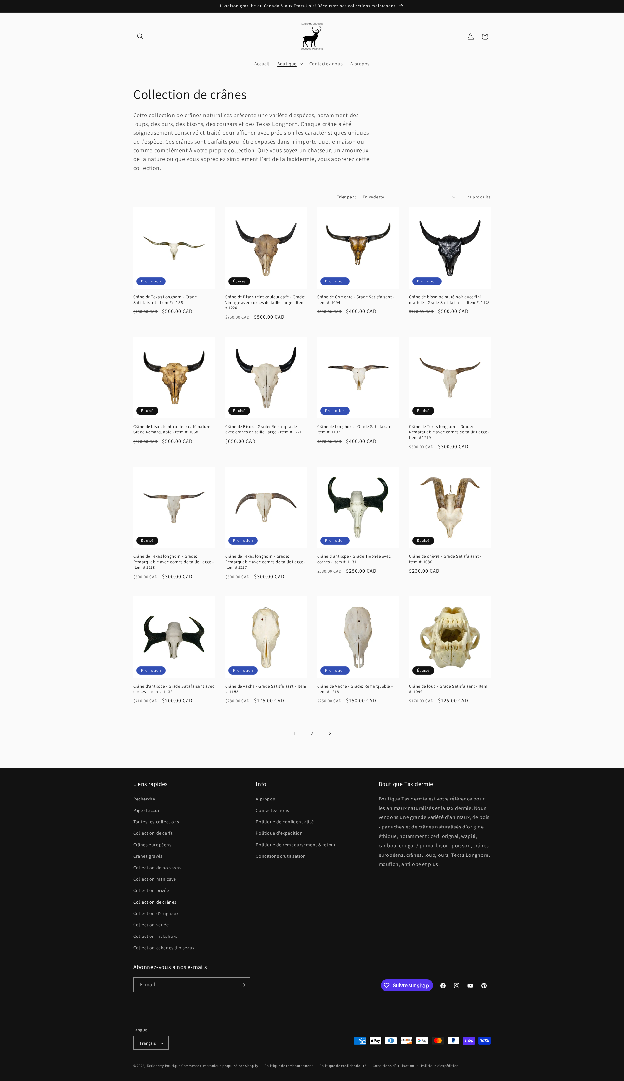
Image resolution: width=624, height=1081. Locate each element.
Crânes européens (152, 844)
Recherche (144, 798)
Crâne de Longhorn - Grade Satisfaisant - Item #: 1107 (356, 429)
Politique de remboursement (289, 1065)
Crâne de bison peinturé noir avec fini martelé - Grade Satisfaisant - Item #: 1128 (449, 299)
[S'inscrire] (243, 984)
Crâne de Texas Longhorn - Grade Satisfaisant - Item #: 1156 (165, 299)
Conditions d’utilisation (393, 1065)
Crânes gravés (147, 856)
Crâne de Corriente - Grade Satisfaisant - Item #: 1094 (356, 299)
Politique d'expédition (279, 833)
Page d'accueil (148, 810)
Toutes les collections (156, 821)
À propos (265, 798)
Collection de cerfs (153, 833)
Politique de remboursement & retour (296, 844)
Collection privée (151, 890)
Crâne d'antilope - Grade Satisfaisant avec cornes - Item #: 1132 (173, 689)
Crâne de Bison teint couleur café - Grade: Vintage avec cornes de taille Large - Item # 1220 (265, 302)
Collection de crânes (154, 902)
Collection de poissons (157, 867)
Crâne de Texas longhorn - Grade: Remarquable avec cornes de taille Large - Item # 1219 (449, 432)
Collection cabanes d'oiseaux (164, 948)
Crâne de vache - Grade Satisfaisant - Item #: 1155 (265, 689)
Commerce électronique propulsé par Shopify (219, 1066)
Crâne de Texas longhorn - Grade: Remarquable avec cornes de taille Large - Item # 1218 (173, 562)
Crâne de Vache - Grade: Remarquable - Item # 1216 (355, 689)
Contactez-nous (272, 810)
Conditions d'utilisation (281, 856)
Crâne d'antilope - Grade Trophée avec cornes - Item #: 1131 (354, 559)
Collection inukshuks (155, 936)
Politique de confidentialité (285, 821)
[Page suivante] (329, 733)
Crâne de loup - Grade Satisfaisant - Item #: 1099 (448, 689)
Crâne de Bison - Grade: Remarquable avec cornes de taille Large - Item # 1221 (263, 429)
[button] (140, 36)
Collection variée (151, 924)
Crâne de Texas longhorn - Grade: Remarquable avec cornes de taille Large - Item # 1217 (265, 562)
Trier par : (346, 197)
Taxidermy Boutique (164, 1066)
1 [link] (294, 733)
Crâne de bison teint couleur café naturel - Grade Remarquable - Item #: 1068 (173, 429)
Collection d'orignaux (156, 913)
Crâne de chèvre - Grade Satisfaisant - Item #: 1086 (445, 559)
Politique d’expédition (440, 1065)
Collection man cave (154, 879)
